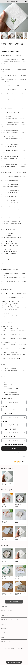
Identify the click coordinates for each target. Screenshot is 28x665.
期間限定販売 (4, 628)
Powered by (12, 651)
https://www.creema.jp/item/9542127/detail (14, 338)
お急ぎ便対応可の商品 (6, 611)
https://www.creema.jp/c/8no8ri (11, 358)
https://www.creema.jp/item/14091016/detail (14, 330)
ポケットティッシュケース (7, 624)
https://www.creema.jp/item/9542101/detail (14, 344)
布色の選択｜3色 (6, 421)
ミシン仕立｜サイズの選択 (8, 429)
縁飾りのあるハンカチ (6, 641)
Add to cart (14, 448)
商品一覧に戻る (14, 602)
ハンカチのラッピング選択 (8, 436)
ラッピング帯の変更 (6, 413)
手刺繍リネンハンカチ (6, 615)
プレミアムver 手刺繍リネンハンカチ (10, 619)
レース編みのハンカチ (6, 633)
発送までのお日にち (6, 398)
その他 (2, 637)
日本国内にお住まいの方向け (14, 452)
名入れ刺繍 (4, 406)
